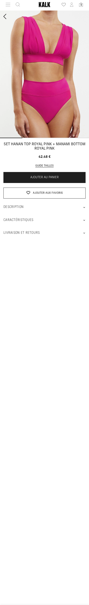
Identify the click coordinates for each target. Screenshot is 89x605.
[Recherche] (16, 4)
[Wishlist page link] (62, 5)
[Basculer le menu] (8, 4)
